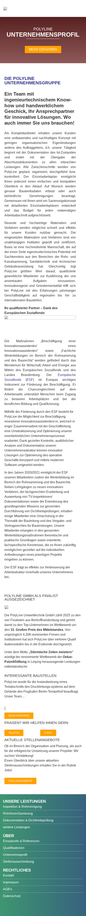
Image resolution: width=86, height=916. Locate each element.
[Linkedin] (35, 907)
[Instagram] (26, 907)
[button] (79, 10)
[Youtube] (16, 907)
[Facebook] (7, 907)
